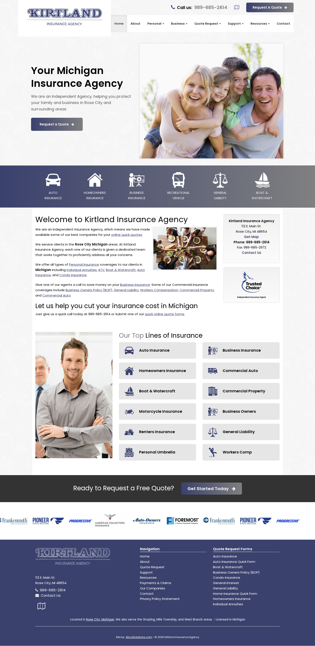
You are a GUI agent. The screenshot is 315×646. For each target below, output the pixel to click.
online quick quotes (126, 234)
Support (146, 572)
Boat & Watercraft (121, 270)
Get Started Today (210, 489)
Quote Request (152, 567)
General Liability (126, 290)
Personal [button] (154, 23)
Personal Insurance (84, 264)
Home (119, 23)
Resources (148, 577)
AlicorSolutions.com (139, 637)
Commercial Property (197, 290)
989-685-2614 (210, 7)
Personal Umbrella (156, 452)
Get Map (251, 237)
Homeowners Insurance (162, 370)
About (135, 23)
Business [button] (178, 23)
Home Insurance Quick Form (235, 593)
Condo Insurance (73, 275)
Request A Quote (268, 7)
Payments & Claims (155, 583)
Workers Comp (237, 452)
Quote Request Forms (232, 549)
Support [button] (235, 23)
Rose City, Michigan (100, 619)
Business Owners (239, 411)
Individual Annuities (82, 270)
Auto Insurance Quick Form (234, 561)
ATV (101, 270)
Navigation (150, 549)
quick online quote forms (164, 314)
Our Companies (152, 588)
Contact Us (251, 252)
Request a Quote (55, 124)
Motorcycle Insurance (160, 411)
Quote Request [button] (206, 23)
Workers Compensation (159, 290)
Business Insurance (135, 284)
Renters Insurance (156, 431)
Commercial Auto (56, 295)
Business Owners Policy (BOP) (89, 290)
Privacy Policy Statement (160, 598)
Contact (283, 23)
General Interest (226, 583)
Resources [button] (259, 23)
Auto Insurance (154, 350)
